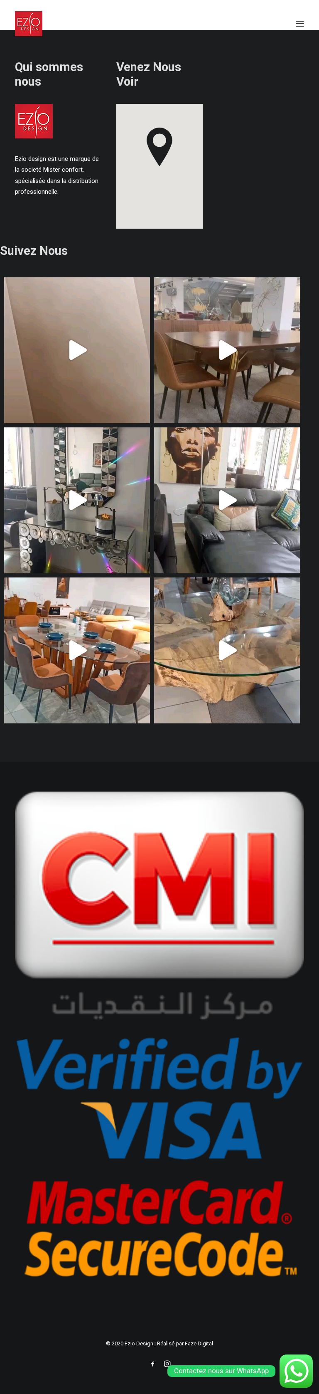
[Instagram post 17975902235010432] (227, 350)
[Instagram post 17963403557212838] (227, 500)
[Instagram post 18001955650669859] (227, 650)
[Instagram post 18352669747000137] (77, 650)
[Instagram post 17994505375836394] (77, 500)
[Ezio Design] (28, 23)
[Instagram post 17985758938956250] (77, 350)
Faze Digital (199, 1343)
